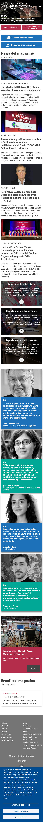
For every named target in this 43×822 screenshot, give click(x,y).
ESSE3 (4, 728)
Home (40, 5)
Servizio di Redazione (31, 748)
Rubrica (4, 723)
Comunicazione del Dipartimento (30, 738)
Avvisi (25, 723)
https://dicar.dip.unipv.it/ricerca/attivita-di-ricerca (21, 301)
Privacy (6, 798)
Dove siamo (27, 726)
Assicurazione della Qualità (30, 729)
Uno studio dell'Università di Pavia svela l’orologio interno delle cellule (20, 89)
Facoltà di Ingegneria (31, 742)
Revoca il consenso (20, 811)
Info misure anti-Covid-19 (32, 745)
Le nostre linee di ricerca (23, 45)
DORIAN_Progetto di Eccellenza (32, 27)
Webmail (4, 726)
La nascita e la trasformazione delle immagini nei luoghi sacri (20, 702)
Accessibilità (6, 734)
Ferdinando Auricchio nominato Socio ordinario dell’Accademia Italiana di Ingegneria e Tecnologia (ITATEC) (20, 196)
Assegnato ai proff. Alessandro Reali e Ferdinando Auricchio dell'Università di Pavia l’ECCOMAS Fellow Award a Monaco (21, 144)
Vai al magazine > (7, 57)
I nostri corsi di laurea (23, 37)
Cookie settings (7, 740)
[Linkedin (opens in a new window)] (21, 766)
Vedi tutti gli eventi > (8, 685)
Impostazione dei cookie (20, 805)
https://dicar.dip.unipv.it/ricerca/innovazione (21, 360)
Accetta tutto (20, 817)
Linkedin (21, 760)
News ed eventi (10, 27)
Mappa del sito (6, 737)
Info (33, 668)
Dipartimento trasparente (32, 734)
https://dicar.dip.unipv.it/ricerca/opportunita (21, 331)
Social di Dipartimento (21, 756)
